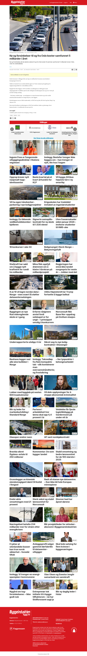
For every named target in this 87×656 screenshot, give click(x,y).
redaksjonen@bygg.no (42, 622)
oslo (11, 115)
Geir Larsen (67, 620)
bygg (15, 115)
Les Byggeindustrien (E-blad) (55, 2)
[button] (12, 129)
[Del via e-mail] (76, 70)
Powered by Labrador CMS (43, 654)
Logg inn (66, 2)
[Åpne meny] (75, 3)
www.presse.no (57, 633)
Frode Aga (46, 617)
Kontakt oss (59, 623)
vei (19, 115)
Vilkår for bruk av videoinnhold (39, 643)
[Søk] (70, 2)
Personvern (35, 645)
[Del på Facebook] (72, 70)
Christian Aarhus (44, 619)
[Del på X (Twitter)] (74, 70)
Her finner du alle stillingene (43, 138)
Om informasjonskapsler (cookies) (40, 644)
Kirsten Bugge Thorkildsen (67, 619)
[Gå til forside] (18, 3)
